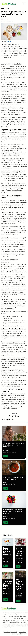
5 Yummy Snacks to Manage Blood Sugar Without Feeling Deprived (12, 511)
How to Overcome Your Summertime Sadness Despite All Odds (20, 585)
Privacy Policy (14, 632)
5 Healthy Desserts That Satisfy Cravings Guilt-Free (20, 551)
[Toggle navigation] (24, 3)
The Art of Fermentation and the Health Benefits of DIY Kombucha (13, 445)
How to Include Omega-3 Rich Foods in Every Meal (7, 551)
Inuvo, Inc (24, 634)
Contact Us (7, 632)
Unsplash (8, 41)
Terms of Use (22, 632)
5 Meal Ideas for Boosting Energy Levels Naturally (7, 585)
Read (5, 456)
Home (2, 8)
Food (7, 8)
